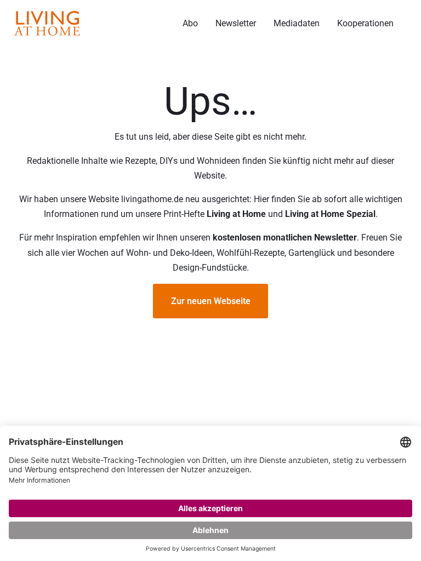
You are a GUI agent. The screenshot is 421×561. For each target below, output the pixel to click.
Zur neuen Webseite (211, 301)
